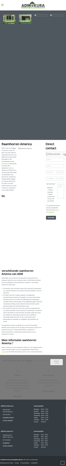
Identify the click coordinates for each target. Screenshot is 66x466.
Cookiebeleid (34, 463)
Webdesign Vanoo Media (6, 463)
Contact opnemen (8, 420)
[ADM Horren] (33, 5)
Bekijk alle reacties (56, 362)
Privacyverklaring (24, 463)
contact (4, 352)
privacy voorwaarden (52, 211)
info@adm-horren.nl (8, 418)
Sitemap (17, 463)
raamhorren (5, 164)
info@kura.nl (6, 443)
